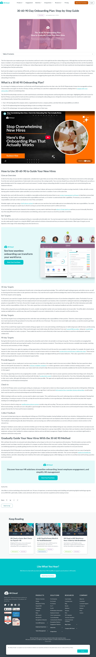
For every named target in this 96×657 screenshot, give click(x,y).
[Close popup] (84, 318)
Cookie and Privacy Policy (67, 647)
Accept (82, 651)
